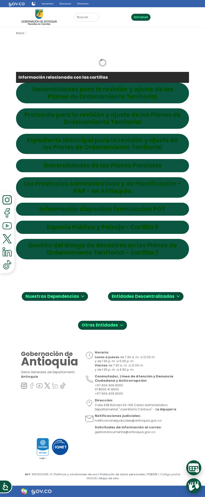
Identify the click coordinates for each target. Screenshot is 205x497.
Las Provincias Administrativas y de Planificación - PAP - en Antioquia (102, 187)
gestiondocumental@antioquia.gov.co (125, 432)
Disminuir (83, 3)
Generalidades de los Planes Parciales (103, 165)
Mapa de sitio (109, 478)
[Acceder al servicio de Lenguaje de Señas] (193, 485)
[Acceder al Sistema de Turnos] (193, 467)
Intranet (141, 17)
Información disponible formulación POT (103, 209)
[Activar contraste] (34, 3)
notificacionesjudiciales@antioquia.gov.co (128, 420)
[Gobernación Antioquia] (38, 16)
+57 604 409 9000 (109, 393)
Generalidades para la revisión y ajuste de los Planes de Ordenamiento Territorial (102, 93)
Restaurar (65, 3)
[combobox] (86, 17)
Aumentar (48, 3)
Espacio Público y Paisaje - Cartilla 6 (102, 227)
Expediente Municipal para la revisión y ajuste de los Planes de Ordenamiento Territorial (102, 144)
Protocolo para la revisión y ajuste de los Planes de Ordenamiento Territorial (102, 118)
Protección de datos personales (122, 474)
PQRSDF (152, 474)
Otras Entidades (102, 324)
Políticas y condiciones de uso (76, 474)
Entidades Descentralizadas (146, 295)
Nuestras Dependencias (55, 295)
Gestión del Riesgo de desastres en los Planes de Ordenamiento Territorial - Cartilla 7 (102, 249)
